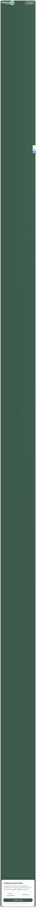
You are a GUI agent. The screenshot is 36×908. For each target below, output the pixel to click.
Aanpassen (25, 894)
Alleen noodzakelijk (10, 894)
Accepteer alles (18, 900)
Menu (31, 3)
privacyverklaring (13, 903)
